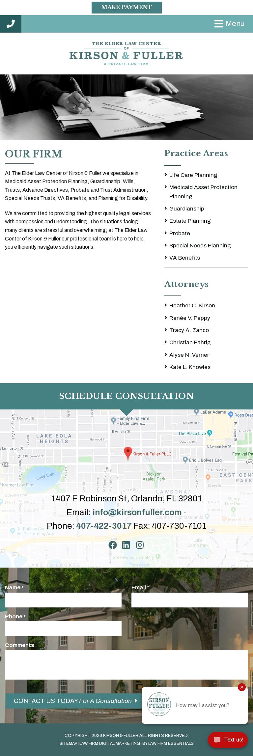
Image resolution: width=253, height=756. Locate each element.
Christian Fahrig (190, 342)
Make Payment (126, 7)
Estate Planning (190, 221)
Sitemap (68, 743)
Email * (140, 587)
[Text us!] (228, 742)
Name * (14, 587)
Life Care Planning (193, 175)
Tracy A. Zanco (189, 330)
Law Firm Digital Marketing (109, 743)
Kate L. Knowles (190, 367)
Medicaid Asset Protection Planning (203, 191)
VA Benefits (184, 258)
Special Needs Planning (200, 245)
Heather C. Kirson (192, 305)
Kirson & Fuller (120, 735)
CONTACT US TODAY (73, 700)
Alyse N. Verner (189, 355)
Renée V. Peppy (189, 318)
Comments (19, 645)
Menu (235, 23)
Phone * (15, 616)
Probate (179, 233)
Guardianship (186, 209)
